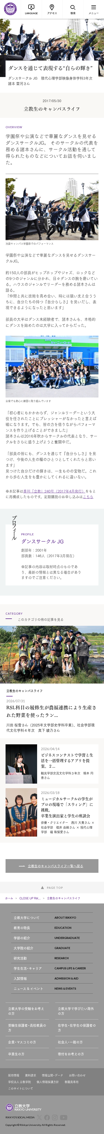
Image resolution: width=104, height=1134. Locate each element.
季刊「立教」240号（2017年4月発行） (54, 491)
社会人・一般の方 (70, 1042)
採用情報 (13, 1075)
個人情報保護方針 (48, 1082)
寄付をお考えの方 (71, 1053)
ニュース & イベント (28, 988)
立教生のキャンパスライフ (63, 898)
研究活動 (20, 958)
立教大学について (27, 917)
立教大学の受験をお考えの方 (26, 1011)
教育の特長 (22, 927)
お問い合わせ (77, 1075)
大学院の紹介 (23, 948)
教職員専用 (72, 1082)
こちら (88, 496)
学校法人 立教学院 (19, 1082)
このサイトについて (20, 1088)
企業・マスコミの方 (22, 1042)
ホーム (9, 898)
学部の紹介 (22, 937)
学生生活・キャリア (28, 968)
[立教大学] (10, 9)
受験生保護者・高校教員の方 (27, 1028)
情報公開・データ (52, 1075)
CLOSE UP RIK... (30, 898)
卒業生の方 (16, 1053)
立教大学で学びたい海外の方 (76, 1011)
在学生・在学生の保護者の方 (77, 1028)
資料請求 (30, 1075)
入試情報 (20, 978)
